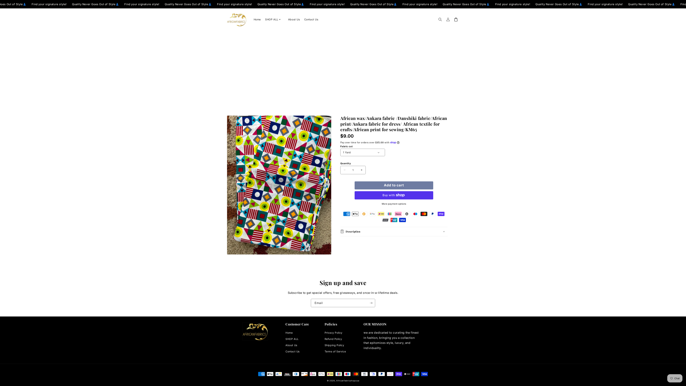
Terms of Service (335, 351)
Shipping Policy (334, 345)
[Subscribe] (371, 303)
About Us (291, 345)
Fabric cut (346, 146)
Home (289, 332)
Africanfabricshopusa (347, 380)
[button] (274, 19)
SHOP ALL (292, 338)
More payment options (394, 203)
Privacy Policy (333, 332)
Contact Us (292, 351)
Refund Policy (333, 338)
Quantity (345, 163)
